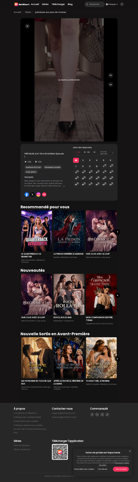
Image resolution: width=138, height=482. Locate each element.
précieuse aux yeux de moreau (50, 12)
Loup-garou (31, 172)
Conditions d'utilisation (25, 413)
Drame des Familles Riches (31, 387)
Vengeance (68, 321)
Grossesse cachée (52, 167)
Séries (28, 12)
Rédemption (58, 321)
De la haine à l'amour (104, 324)
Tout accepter (121, 469)
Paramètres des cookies (84, 469)
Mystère (57, 257)
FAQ (16, 432)
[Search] (87, 4)
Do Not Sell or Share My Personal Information (31, 429)
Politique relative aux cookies (28, 425)
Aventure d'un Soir (33, 167)
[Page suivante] (117, 232)
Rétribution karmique (69, 257)
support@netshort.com (64, 413)
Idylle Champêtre (92, 384)
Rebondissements (28, 260)
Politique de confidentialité (27, 417)
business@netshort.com (64, 417)
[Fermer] (130, 451)
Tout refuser (102, 469)
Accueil (17, 12)
